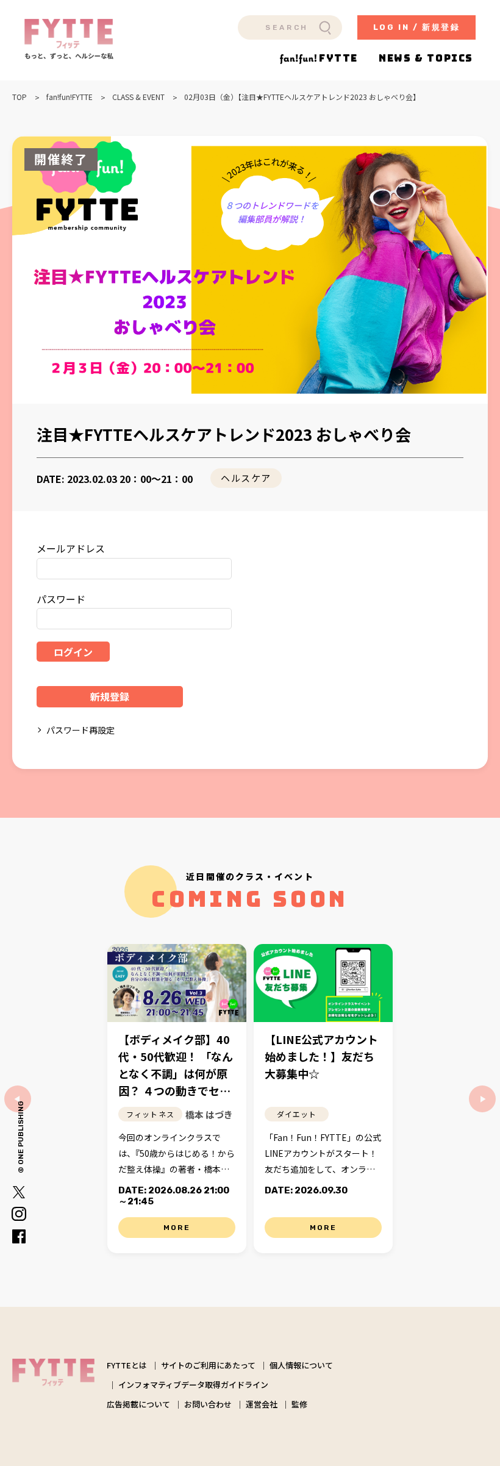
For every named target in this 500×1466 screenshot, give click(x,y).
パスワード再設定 (80, 730)
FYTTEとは (127, 1365)
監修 (299, 1404)
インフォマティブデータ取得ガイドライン (193, 1384)
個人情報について (301, 1365)
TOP (19, 97)
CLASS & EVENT (138, 97)
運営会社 (261, 1404)
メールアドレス (71, 548)
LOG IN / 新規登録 (416, 27)
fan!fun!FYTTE (69, 97)
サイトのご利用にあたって (208, 1365)
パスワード (61, 599)
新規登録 (109, 696)
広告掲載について (138, 1404)
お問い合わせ (208, 1404)
